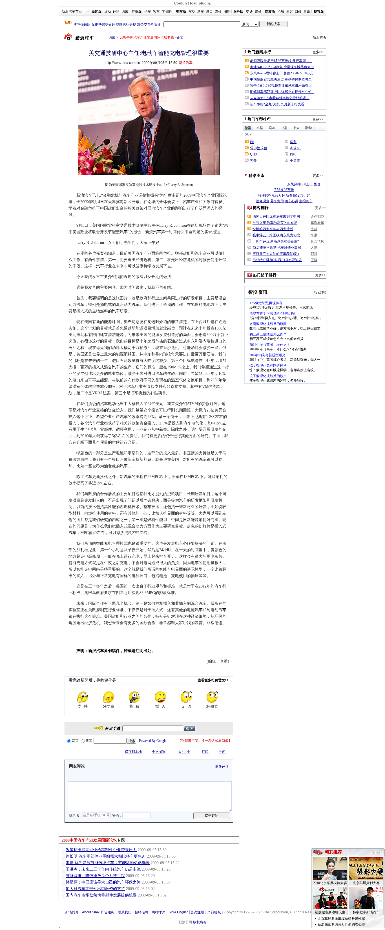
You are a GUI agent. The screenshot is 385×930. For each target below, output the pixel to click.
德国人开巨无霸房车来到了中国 (276, 217)
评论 (116, 12)
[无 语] (186, 697)
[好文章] (108, 697)
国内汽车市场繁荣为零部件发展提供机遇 (101, 895)
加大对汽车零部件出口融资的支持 (95, 889)
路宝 (293, 142)
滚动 (107, 12)
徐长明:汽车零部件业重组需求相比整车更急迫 (106, 856)
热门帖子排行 (264, 275)
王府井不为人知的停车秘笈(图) (276, 254)
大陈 (314, 248)
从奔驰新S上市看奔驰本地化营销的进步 (279, 98)
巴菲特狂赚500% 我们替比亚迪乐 (277, 260)
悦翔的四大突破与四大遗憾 (273, 229)
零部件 (167, 12)
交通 (249, 12)
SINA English (179, 912)
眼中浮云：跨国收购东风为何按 (276, 235)
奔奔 (253, 161)
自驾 (307, 12)
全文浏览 (158, 752)
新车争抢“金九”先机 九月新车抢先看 (277, 104)
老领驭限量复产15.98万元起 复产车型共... (281, 61)
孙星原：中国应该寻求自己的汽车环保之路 (103, 882)
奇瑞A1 (295, 148)
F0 (252, 142)
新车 (200, 12)
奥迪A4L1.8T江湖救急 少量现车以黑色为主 (282, 67)
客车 (156, 12)
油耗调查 (262, 201)
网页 (75, 741)
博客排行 (261, 208)
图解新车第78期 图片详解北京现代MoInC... (282, 92)
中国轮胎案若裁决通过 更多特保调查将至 (281, 79)
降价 (218, 12)
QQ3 (253, 154)
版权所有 (200, 922)
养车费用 (277, 201)
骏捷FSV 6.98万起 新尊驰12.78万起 (284, 195)
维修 (258, 12)
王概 (314, 260)
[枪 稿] (134, 697)
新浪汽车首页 (72, 12)
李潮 (314, 235)
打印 (205, 752)
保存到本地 (133, 752)
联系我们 (124, 912)
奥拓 (293, 154)
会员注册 (197, 912)
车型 (192, 12)
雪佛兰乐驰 (258, 148)
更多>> (318, 52)
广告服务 (107, 912)
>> (88, 12)
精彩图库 (256, 175)
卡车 (147, 12)
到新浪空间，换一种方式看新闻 (205, 741)
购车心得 (291, 201)
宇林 (314, 229)
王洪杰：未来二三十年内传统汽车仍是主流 (103, 869)
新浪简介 (72, 912)
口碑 (298, 12)
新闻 (88, 741)
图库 (227, 12)
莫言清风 (317, 241)
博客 (289, 12)
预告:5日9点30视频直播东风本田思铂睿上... (282, 86)
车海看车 (317, 223)
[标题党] (212, 697)
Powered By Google (152, 741)
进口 (209, 12)
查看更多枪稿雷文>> (213, 680)
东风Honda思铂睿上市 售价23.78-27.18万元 (281, 73)
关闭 (222, 752)
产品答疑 (214, 912)
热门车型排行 (259, 119)
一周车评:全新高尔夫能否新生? (276, 241)
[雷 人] (160, 697)
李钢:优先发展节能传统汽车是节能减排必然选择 (108, 863)
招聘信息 (141, 912)
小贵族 (295, 161)
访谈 (124, 12)
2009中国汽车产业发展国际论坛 (89, 840)
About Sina (90, 912)
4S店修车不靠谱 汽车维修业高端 (277, 248)
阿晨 (314, 254)
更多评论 (222, 766)
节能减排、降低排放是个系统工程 (95, 876)
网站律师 (158, 912)
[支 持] (82, 697)
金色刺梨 (317, 217)
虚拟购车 (306, 201)
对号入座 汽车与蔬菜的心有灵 (275, 223)
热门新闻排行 (259, 52)
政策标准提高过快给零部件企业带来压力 (101, 850)
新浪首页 (319, 37)
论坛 (280, 12)
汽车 (88, 195)
